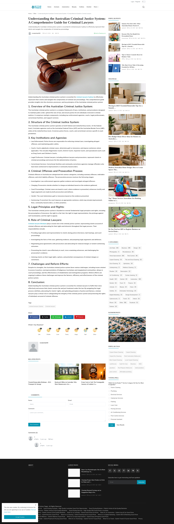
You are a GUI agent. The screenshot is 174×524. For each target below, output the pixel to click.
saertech (124, 28)
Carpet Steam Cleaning (116, 352)
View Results (120, 425)
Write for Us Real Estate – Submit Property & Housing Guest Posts (47, 519)
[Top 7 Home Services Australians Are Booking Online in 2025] (127, 186)
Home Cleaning (115, 387)
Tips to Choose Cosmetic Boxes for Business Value (132, 55)
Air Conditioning (116, 275)
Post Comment (34, 424)
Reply (51, 439)
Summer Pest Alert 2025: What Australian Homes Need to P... (131, 24)
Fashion (113, 306)
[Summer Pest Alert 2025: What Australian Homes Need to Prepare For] (114, 27)
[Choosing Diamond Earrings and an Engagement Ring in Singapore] (74, 493)
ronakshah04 (44, 343)
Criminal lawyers (50, 306)
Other (34, 13)
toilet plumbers (139, 368)
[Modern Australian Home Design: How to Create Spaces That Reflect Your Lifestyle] (127, 155)
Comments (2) (33, 433)
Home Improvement (117, 256)
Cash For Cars (124, 364)
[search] (143, 7)
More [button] (96, 7)
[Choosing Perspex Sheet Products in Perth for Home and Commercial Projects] (74, 483)
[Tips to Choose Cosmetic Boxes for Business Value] (114, 58)
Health (113, 279)
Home (49, 7)
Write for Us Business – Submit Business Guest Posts (43, 514)
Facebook (134, 302)
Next (142, 329)
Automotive (65, 7)
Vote (111, 425)
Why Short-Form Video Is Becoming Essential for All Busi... (132, 66)
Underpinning (114, 267)
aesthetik (112, 339)
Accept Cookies (19, 517)
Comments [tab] (35, 395)
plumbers (112, 368)
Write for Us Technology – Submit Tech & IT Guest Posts (84, 519)
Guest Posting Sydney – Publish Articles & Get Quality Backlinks (46, 512)
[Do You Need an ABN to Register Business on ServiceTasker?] (127, 217)
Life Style (114, 248)
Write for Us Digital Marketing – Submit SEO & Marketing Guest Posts (118, 514)
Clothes (81, 7)
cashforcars (113, 364)
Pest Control (132, 256)
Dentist (89, 7)
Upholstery (127, 263)
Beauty (74, 7)
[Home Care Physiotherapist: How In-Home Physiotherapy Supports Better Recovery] (74, 473)
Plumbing (114, 391)
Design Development (133, 295)
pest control (113, 372)
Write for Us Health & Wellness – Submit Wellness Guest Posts (46, 516)
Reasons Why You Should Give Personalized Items (131, 35)
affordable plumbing (125, 372)
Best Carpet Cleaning (116, 360)
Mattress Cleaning (129, 267)
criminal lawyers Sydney (84, 97)
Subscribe (141, 482)
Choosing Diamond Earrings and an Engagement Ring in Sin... (91, 491)
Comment (31, 409)
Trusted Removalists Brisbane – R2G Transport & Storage (39, 383)
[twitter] (114, 471)
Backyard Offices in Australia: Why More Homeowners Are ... (66, 383)
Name (30, 400)
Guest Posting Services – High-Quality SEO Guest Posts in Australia (88, 510)
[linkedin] (128, 471)
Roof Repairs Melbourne (125, 368)
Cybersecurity (114, 299)
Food (122, 283)
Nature (136, 299)
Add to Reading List (100, 33)
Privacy (140, 519)
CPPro (123, 59)
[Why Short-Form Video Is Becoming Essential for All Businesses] (114, 68)
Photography (114, 252)
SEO (140, 364)
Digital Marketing (116, 295)
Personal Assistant (116, 419)
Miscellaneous (128, 252)
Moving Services (116, 409)
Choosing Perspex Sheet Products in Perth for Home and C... (93, 481)
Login (132, 2)
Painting (113, 402)
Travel (126, 299)
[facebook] (110, 471)
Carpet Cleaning (115, 260)
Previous (112, 329)
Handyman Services (117, 398)
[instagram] (119, 471)
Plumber (113, 271)
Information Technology (128, 291)
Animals (56, 7)
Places (113, 302)
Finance (131, 283)
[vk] (133, 471)
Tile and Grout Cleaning (133, 260)
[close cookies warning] (35, 505)
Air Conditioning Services (118, 412)
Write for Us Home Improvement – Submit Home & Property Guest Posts (87, 516)
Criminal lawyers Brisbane (37, 224)
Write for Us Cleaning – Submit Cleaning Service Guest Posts (78, 514)
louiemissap (125, 38)
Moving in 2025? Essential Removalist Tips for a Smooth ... (133, 45)
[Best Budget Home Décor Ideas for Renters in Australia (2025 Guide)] (127, 124)
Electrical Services (116, 394)
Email (70, 400)
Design (137, 248)
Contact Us (38, 508)
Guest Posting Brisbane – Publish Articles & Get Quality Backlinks (108, 508)
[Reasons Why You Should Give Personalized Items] (114, 37)
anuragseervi (111, 203)
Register (137, 2)
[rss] (138, 471)
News (133, 287)
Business (126, 248)
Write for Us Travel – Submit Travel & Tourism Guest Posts (120, 519)
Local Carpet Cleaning (131, 360)
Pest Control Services (117, 416)
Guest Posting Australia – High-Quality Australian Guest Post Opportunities (65, 508)
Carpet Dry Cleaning (115, 356)
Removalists (125, 271)
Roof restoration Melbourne (132, 356)
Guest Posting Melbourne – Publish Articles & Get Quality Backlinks (47, 510)
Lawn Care (114, 405)
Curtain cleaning (131, 275)
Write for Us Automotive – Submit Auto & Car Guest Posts (117, 512)
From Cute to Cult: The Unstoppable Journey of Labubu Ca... (92, 383)
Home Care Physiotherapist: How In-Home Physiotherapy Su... (93, 470)
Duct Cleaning (115, 263)
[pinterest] (124, 471)
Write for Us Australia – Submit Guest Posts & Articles (83, 512)
